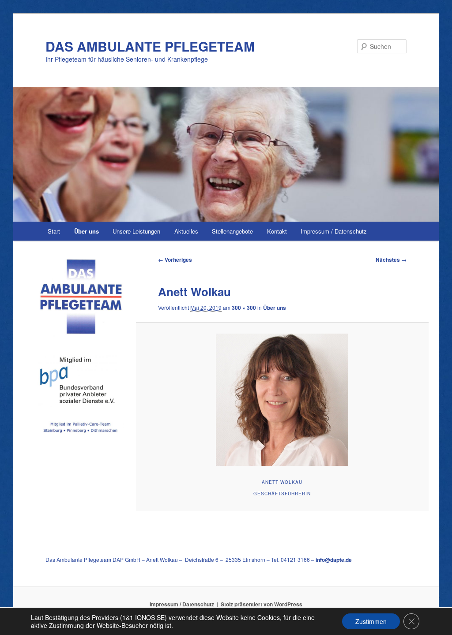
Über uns (86, 231)
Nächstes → (391, 260)
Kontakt (277, 231)
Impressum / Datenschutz (334, 231)
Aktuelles (186, 231)
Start (54, 231)
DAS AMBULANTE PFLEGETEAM (150, 46)
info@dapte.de (334, 560)
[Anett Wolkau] (282, 400)
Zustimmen (371, 621)
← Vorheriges (175, 260)
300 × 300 (244, 308)
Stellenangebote (232, 231)
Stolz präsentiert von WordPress (261, 604)
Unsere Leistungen (136, 231)
